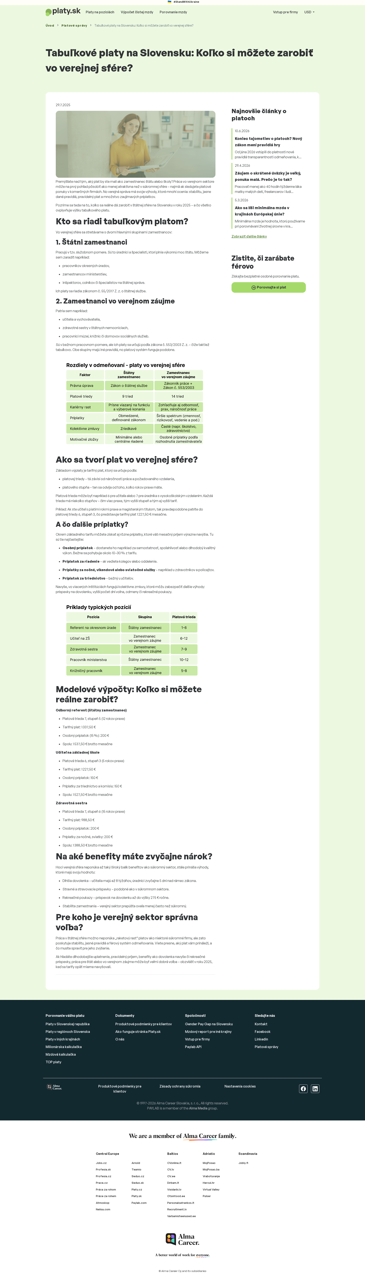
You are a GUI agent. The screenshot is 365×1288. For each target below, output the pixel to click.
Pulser (207, 1196)
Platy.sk (137, 1196)
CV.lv (170, 1169)
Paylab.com (139, 1202)
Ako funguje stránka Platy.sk (138, 1031)
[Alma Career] (182, 1239)
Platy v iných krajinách (63, 1039)
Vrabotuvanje (211, 1176)
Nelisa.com (103, 1209)
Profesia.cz (103, 1176)
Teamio (136, 1169)
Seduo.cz (138, 1176)
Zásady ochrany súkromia (179, 1086)
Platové (74, 25)
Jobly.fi (243, 1163)
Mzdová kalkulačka (61, 1054)
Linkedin (261, 1039)
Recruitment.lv (177, 1209)
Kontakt (261, 1024)
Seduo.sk (138, 1182)
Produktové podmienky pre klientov (143, 1024)
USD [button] (308, 12)
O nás (119, 1039)
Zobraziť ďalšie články (249, 236)
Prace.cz (102, 1182)
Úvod (50, 25)
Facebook (263, 1031)
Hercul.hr (209, 1182)
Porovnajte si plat (271, 287)
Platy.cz (137, 1189)
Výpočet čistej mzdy (137, 12)
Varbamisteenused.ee (181, 1216)
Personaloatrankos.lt (180, 1202)
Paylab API (193, 1047)
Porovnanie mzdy (173, 12)
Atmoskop (102, 1202)
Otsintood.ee (176, 1196)
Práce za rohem (106, 1196)
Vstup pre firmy (285, 12)
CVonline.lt (174, 1163)
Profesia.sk (103, 1169)
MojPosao (209, 1163)
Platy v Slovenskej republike (68, 1024)
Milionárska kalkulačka (64, 1047)
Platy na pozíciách (100, 12)
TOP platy (53, 1062)
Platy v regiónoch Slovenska (68, 1031)
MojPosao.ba (211, 1169)
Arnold (136, 1163)
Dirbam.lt (173, 1182)
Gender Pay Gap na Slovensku (209, 1024)
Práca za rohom (106, 1189)
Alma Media (198, 1108)
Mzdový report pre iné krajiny (208, 1031)
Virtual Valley (211, 1189)
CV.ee (171, 1176)
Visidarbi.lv (174, 1189)
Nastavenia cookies (240, 1086)
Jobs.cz (101, 1163)
